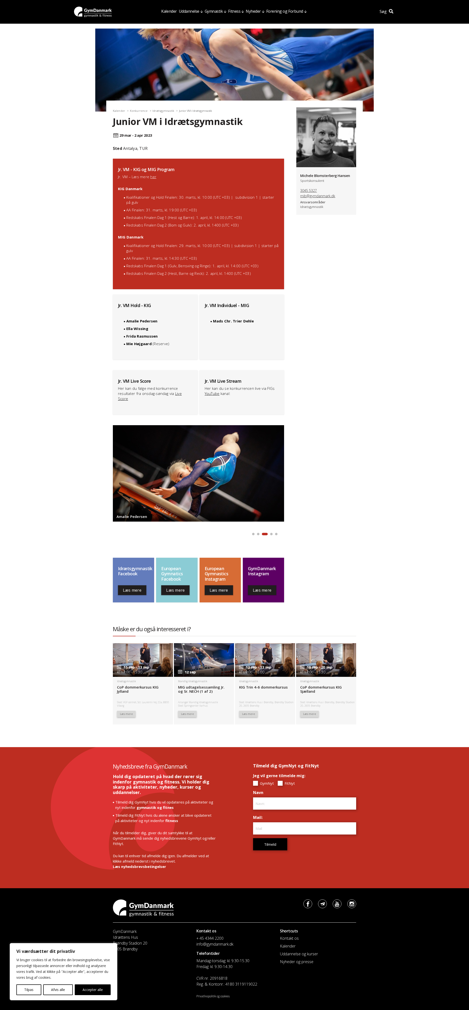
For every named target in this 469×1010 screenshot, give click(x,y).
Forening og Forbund (284, 11)
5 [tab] (276, 534)
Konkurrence (139, 111)
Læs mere (132, 590)
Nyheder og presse (296, 961)
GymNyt (266, 783)
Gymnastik (214, 11)
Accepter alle (93, 989)
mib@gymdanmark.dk (317, 196)
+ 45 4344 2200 (210, 938)
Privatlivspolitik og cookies (213, 996)
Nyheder (253, 11)
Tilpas (28, 989)
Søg (384, 11)
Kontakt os (289, 938)
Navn (259, 792)
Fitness (234, 11)
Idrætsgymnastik (163, 111)
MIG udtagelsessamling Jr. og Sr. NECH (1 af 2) (201, 689)
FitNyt (289, 783)
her (153, 176)
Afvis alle (58, 989)
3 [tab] (263, 534)
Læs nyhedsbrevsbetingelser (139, 866)
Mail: (259, 817)
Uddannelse (189, 11)
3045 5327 (308, 190)
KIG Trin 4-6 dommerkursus (263, 687)
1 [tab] (253, 534)
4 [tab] (270, 534)
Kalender (169, 11)
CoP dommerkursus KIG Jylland (138, 689)
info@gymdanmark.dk (214, 944)
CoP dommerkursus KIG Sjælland (321, 689)
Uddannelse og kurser (299, 954)
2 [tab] (258, 534)
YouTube (212, 393)
